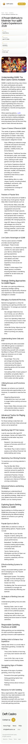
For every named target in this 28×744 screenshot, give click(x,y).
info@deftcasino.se (9, 729)
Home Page (6, 725)
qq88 (19, 113)
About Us (5, 739)
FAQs (20, 725)
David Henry (6, 33)
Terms (15, 739)
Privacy (10, 739)
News (6, 12)
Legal (19, 739)
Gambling (11, 12)
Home (2, 12)
